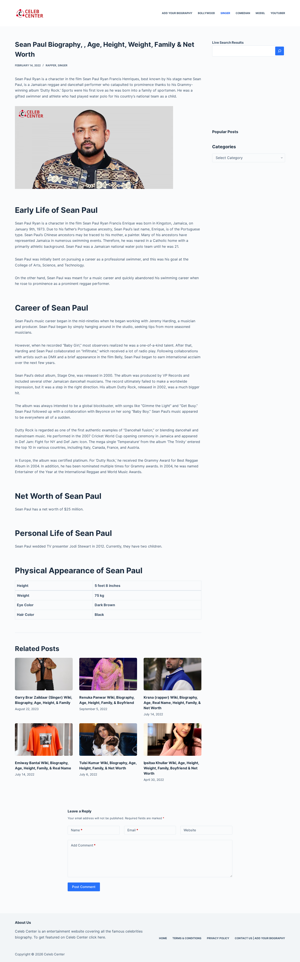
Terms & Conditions (186, 938)
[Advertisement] (248, 92)
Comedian (243, 13)
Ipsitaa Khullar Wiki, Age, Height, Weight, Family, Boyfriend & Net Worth (171, 768)
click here (97, 937)
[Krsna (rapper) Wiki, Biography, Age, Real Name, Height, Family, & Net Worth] (172, 674)
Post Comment (84, 887)
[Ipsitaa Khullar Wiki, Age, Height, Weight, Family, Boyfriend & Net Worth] (172, 739)
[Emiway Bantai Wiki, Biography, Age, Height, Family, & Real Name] (44, 739)
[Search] (279, 51)
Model (260, 13)
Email (132, 830)
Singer (225, 13)
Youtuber (278, 13)
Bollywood (206, 13)
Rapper (51, 65)
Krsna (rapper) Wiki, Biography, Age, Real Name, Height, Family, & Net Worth (172, 702)
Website (190, 830)
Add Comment (83, 845)
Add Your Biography (177, 13)
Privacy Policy (218, 938)
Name (76, 830)
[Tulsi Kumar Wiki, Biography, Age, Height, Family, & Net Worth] (108, 739)
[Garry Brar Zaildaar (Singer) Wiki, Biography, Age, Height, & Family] (44, 674)
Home (163, 938)
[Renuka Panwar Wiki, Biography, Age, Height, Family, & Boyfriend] (108, 674)
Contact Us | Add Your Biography (260, 938)
